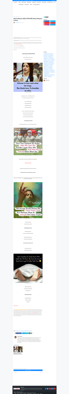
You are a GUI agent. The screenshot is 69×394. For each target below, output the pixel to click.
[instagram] (55, 0)
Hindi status (51, 58)
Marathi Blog (46, 61)
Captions (45, 55)
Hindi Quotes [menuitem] (34, 2)
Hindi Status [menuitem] (39, 2)
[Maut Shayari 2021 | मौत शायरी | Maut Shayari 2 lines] (18, 349)
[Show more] (33, 333)
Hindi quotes (46, 58)
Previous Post (15, 372)
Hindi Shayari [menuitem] (29, 2)
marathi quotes (46, 73)
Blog (51, 53)
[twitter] (53, 21)
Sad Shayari (46, 64)
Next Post (41, 372)
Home (14, 0)
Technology (50, 67)
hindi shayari (52, 70)
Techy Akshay (18, 392)
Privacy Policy (35, 393)
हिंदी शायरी (49, 76)
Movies (51, 61)
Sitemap (32, 0)
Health (45, 56)
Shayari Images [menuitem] (21, 4)
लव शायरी (45, 76)
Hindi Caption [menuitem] (44, 2)
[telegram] (53, 24)
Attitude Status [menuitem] (49, 2)
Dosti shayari (51, 55)
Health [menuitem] (31, 4)
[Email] (31, 333)
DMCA (29, 0)
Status (45, 67)
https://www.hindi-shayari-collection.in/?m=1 (30, 392)
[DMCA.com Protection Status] (46, 17)
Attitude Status (46, 53)
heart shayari (46, 70)
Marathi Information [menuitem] (36, 4)
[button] (53, 2)
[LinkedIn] (29, 333)
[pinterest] (53, 23)
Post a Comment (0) (28, 370)
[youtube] (46, 23)
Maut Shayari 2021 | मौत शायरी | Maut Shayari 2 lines (17, 353)
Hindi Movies (50, 56)
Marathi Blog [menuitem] (27, 4)
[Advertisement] (34, 10)
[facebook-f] (46, 21)
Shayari (51, 64)
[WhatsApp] (27, 333)
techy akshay (19, 336)
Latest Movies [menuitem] (24, 2)
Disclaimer (22, 0)
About (16, 0)
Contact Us (19, 0)
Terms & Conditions (26, 0)
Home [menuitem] (19, 2)
